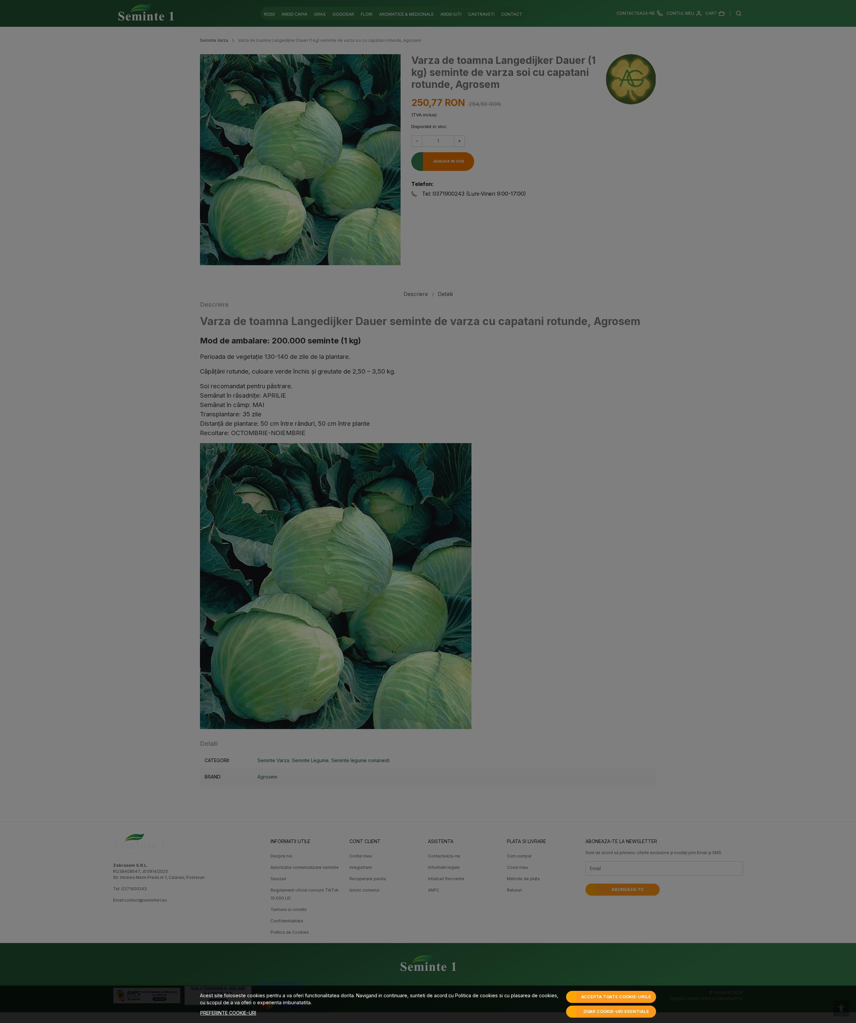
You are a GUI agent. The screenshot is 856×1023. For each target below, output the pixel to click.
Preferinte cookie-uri (228, 1013)
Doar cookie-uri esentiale (616, 1011)
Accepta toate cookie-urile (616, 996)
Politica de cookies (476, 995)
